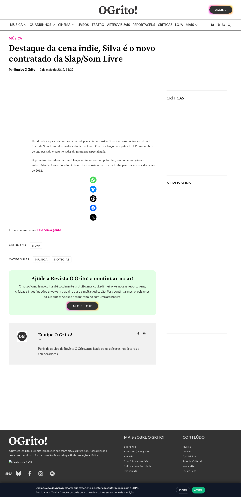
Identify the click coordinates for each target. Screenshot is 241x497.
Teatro (98, 25)
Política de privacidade (138, 466)
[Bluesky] (213, 25)
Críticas (165, 25)
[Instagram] (218, 25)
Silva (36, 245)
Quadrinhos (40, 25)
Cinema (64, 25)
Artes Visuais (118, 25)
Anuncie (128, 456)
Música (16, 25)
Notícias (62, 259)
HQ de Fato (189, 470)
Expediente (130, 470)
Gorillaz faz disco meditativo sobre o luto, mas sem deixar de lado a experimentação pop (206, 136)
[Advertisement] (197, 60)
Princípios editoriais (136, 461)
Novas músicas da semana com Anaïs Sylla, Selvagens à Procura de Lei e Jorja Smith (192, 237)
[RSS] (223, 25)
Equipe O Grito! (25, 69)
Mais (190, 25)
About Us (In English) (136, 451)
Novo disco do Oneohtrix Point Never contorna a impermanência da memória (208, 160)
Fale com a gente (49, 230)
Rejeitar (183, 490)
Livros (83, 25)
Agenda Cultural (192, 461)
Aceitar (198, 490)
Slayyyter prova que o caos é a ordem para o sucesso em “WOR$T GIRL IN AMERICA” (207, 113)
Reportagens (144, 25)
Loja (179, 25)
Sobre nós (130, 446)
